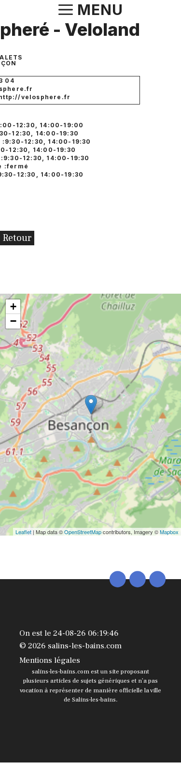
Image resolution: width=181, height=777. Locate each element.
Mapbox (169, 532)
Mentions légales (49, 660)
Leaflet (23, 532)
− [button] (13, 321)
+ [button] (13, 306)
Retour (17, 238)
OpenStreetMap (82, 532)
